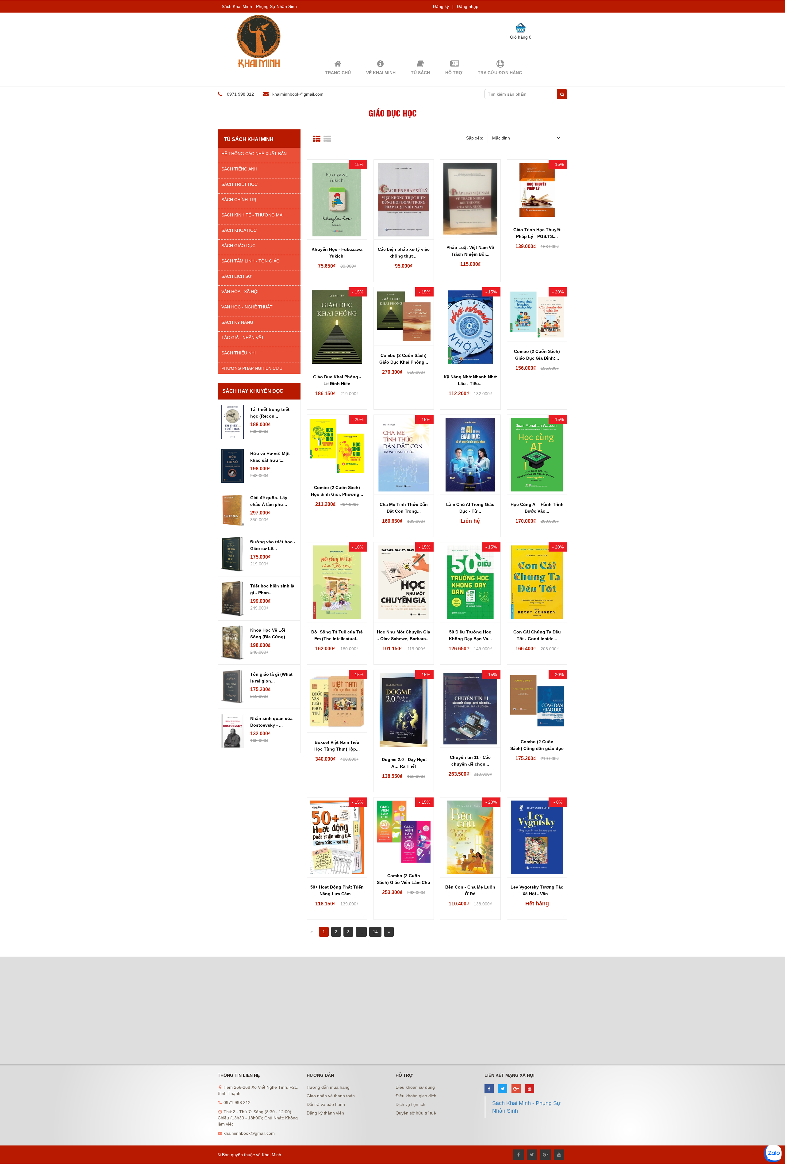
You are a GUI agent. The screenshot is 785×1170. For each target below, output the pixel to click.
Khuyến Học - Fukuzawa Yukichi (337, 252)
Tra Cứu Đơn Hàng (500, 72)
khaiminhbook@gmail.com (298, 94)
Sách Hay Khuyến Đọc (252, 391)
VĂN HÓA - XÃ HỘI (239, 291)
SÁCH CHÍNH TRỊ (238, 199)
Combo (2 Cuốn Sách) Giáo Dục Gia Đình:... (537, 355)
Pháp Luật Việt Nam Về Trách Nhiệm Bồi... (470, 251)
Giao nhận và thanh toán (331, 1095)
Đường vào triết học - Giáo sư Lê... (272, 545)
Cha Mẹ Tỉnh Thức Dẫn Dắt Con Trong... (404, 508)
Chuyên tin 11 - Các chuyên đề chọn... (470, 761)
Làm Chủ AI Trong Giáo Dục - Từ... (470, 508)
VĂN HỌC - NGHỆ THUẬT (247, 306)
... (361, 931)
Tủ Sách (420, 72)
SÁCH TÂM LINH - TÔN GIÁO (250, 260)
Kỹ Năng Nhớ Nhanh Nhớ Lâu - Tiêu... (470, 380)
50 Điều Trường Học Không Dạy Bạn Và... (470, 635)
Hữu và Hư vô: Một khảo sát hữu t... (270, 457)
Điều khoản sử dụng (415, 1087)
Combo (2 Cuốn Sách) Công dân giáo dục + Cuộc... (537, 745)
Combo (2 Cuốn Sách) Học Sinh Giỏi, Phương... (337, 491)
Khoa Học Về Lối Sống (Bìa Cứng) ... (270, 633)
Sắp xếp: (474, 138)
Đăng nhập (467, 6)
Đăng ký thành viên (325, 1113)
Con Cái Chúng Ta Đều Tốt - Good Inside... (537, 635)
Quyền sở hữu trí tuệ (416, 1113)
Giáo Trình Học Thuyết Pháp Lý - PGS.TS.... (537, 233)
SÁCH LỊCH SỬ (236, 276)
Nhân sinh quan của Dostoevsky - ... (271, 722)
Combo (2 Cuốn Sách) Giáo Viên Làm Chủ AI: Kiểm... (403, 879)
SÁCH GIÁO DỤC (238, 245)
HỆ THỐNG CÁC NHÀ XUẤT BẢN (254, 153)
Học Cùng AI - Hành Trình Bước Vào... (537, 508)
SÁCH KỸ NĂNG (237, 322)
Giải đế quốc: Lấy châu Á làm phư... (268, 501)
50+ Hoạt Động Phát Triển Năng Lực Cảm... (337, 890)
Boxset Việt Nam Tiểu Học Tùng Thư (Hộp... (337, 745)
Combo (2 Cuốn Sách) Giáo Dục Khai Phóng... (403, 359)
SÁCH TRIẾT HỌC (239, 184)
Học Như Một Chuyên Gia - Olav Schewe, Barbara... (403, 635)
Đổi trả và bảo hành (326, 1104)
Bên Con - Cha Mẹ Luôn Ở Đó (470, 890)
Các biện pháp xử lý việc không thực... (404, 252)
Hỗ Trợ (453, 72)
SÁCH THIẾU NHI (238, 352)
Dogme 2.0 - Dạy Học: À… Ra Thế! (404, 763)
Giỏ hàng (520, 37)
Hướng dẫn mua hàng (328, 1087)
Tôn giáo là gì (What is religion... (271, 677)
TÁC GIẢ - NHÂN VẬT (242, 337)
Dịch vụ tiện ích (410, 1104)
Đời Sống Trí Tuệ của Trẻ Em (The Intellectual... (337, 635)
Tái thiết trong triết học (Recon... (269, 413)
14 (375, 931)
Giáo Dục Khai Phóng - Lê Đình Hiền (337, 380)
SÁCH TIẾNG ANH (239, 168)
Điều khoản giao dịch (416, 1095)
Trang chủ (338, 72)
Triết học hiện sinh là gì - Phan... (272, 589)
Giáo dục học (393, 113)
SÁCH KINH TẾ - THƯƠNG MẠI (252, 214)
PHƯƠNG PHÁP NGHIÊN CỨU (251, 368)
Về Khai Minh (381, 72)
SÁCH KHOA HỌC (239, 230)
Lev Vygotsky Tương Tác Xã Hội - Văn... (537, 890)
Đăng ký (441, 6)
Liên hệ (470, 521)
